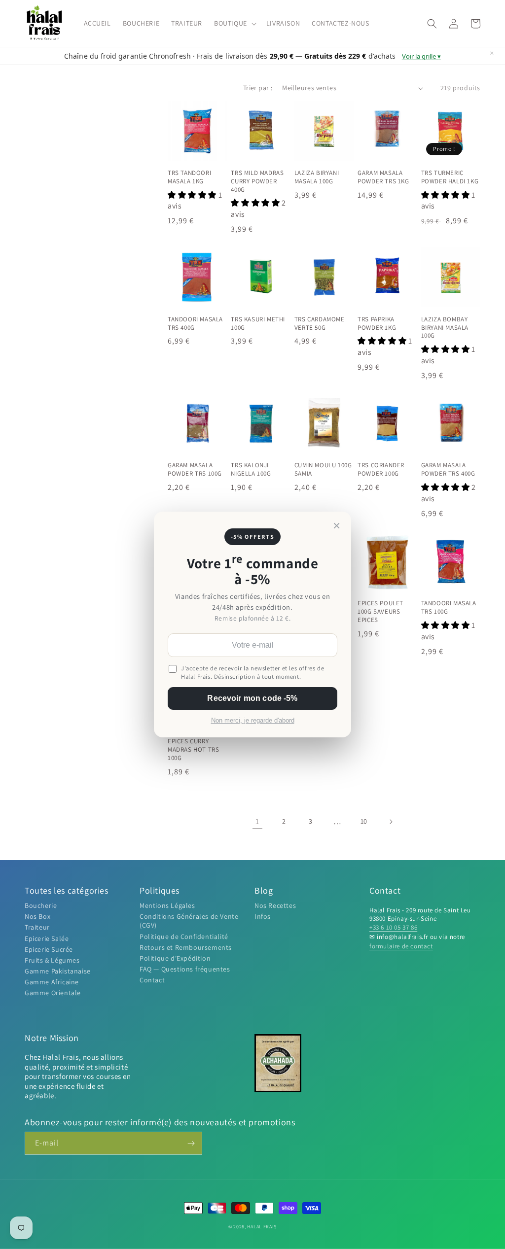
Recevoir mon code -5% (252, 698)
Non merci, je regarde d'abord (252, 720)
